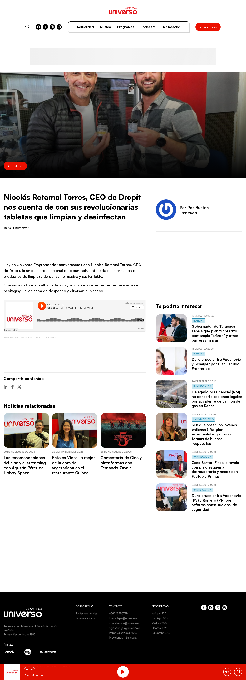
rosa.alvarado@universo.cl (124, 623)
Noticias (198, 320)
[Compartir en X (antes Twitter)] (19, 387)
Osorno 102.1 (159, 628)
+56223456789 (118, 613)
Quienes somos (85, 618)
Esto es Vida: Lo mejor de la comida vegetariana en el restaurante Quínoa (73, 465)
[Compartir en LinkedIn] (5, 387)
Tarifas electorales (86, 613)
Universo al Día (202, 386)
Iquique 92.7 (159, 613)
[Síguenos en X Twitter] (45, 27)
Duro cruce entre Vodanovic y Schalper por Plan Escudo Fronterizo (216, 364)
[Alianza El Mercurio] (48, 652)
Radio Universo (11, 337)
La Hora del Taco (203, 419)
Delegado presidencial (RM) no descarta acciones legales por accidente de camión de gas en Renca (217, 399)
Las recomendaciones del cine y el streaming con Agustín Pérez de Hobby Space (25, 465)
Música (105, 27)
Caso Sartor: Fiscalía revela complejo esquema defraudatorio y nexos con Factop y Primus (215, 469)
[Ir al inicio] (123, 10)
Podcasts (147, 27)
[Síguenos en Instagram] (52, 27)
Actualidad (85, 27)
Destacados (171, 27)
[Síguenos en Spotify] (59, 27)
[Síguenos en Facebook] (38, 27)
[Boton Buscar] (27, 27)
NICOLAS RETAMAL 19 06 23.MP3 (38, 337)
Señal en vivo (208, 27)
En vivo (29, 669)
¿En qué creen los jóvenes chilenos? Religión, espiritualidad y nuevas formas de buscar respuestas (214, 434)
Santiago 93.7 (160, 618)
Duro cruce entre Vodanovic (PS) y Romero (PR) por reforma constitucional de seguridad (216, 502)
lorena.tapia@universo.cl (123, 618)
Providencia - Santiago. (123, 637)
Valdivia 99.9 (159, 623)
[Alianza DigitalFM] (27, 652)
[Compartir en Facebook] (12, 387)
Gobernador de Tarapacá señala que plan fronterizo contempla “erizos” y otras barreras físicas (215, 333)
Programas (125, 27)
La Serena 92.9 (161, 632)
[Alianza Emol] (10, 652)
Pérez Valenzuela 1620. (123, 632)
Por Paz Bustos (194, 207)
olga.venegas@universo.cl (124, 628)
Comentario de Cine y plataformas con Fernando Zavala (121, 462)
